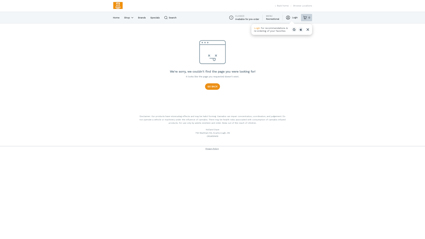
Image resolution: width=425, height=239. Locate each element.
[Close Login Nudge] (307, 29)
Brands (142, 17)
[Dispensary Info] (231, 18)
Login (295, 17)
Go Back (212, 86)
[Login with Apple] (300, 29)
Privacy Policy (212, 149)
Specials (155, 17)
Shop (127, 17)
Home (116, 17)
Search (172, 17)
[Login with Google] (294, 29)
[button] (281, 29)
